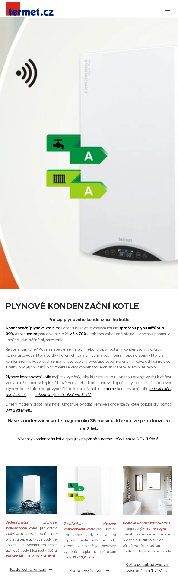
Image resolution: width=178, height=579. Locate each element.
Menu (167, 8)
